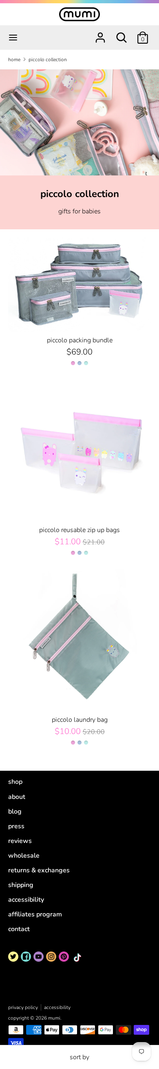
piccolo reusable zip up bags (79, 530)
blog (15, 811)
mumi (54, 1018)
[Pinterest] (64, 956)
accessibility (26, 899)
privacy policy (23, 1007)
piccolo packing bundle (80, 340)
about (16, 796)
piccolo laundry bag (80, 719)
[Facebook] (26, 956)
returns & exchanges (39, 870)
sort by (79, 1057)
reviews (20, 840)
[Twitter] (13, 956)
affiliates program (35, 914)
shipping (20, 884)
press (16, 826)
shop (15, 781)
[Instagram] (51, 956)
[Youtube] (38, 956)
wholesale (24, 855)
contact (19, 929)
